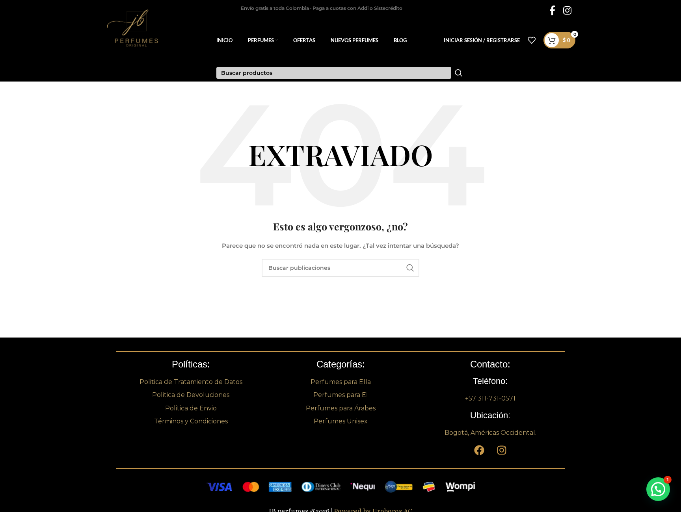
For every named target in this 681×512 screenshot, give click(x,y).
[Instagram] (501, 450)
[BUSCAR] (410, 268)
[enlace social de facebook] (552, 11)
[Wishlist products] (532, 40)
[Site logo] (137, 39)
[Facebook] (479, 450)
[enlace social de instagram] (567, 11)
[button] (658, 489)
